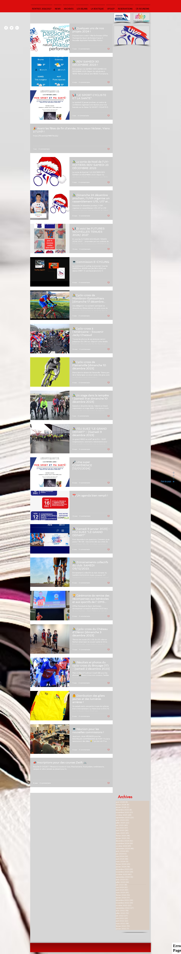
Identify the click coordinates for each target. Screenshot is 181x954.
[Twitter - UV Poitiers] (11, 28)
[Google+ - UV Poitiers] (17, 28)
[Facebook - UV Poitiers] (6, 28)
